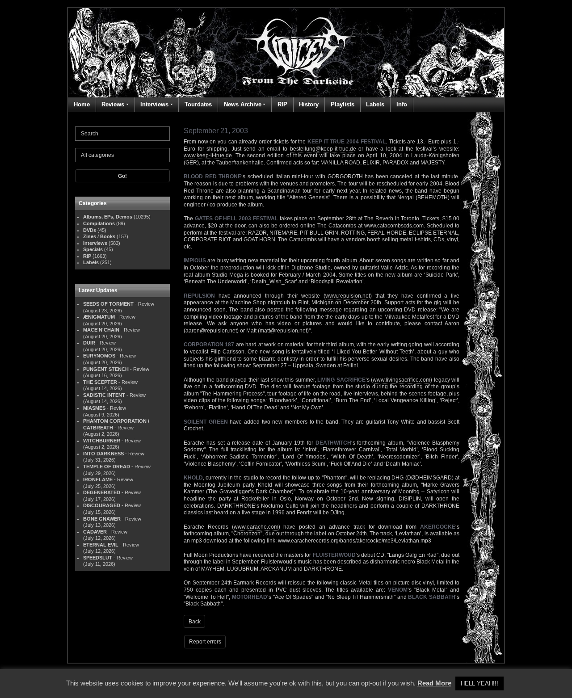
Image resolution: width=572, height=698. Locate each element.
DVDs (89, 230)
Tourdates (198, 104)
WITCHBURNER (101, 440)
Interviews (154, 104)
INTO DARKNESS (103, 453)
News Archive (242, 104)
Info (401, 104)
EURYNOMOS (99, 355)
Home (82, 104)
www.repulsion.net (347, 296)
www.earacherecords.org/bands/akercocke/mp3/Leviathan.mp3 (354, 541)
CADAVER (95, 531)
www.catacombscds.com (394, 226)
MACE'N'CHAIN (101, 329)
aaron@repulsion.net (211, 331)
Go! (122, 176)
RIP (282, 104)
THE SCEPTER (100, 382)
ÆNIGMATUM (99, 317)
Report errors (205, 642)
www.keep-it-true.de (208, 155)
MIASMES (94, 408)
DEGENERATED (101, 492)
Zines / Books (99, 236)
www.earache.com (256, 527)
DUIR (89, 342)
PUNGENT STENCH (106, 369)
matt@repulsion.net (283, 331)
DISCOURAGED (101, 505)
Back (195, 621)
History (309, 104)
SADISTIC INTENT (104, 395)
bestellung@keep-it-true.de (323, 149)
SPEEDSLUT (97, 557)
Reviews (112, 104)
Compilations (99, 223)
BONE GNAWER (102, 518)
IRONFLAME (98, 479)
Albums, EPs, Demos (107, 216)
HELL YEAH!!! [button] (479, 683)
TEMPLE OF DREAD (106, 466)
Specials (93, 249)
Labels (375, 104)
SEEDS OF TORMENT (108, 304)
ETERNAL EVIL (100, 544)
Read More (434, 683)
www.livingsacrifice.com (401, 380)
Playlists (342, 104)
